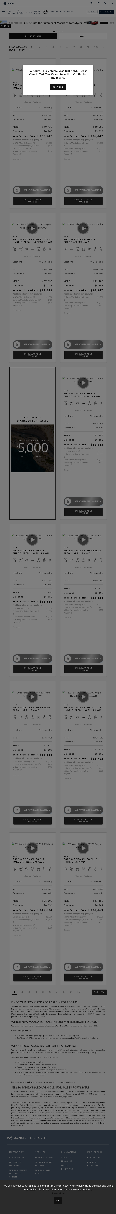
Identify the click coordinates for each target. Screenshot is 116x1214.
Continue (57, 87)
